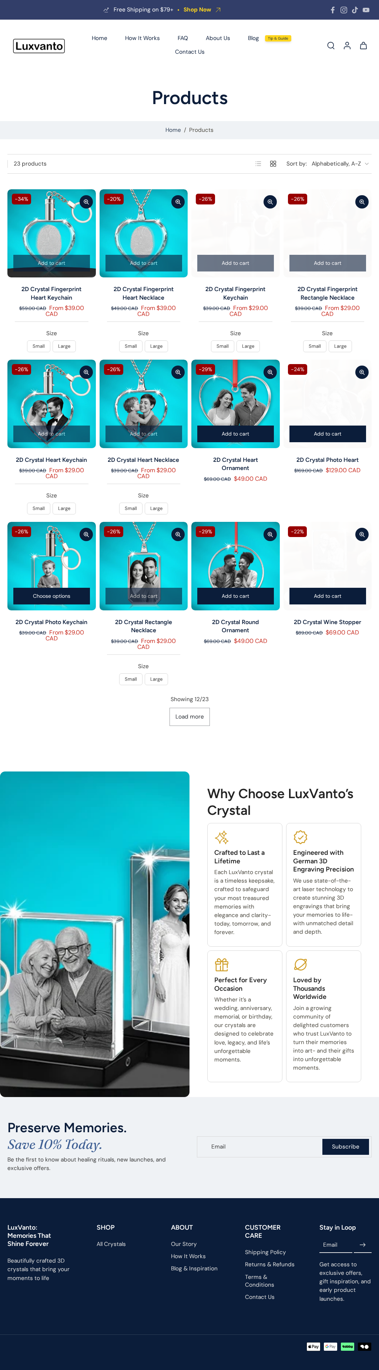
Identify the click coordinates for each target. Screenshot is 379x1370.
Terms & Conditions (259, 1280)
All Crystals (111, 1244)
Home (99, 38)
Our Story (184, 1244)
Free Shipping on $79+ (143, 9)
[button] (40, 1235)
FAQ (183, 38)
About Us (218, 38)
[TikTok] (354, 10)
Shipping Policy (265, 1252)
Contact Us (190, 52)
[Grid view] (273, 164)
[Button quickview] (86, 202)
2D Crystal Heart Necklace (143, 459)
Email (330, 1245)
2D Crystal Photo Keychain (51, 622)
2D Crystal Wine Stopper (327, 622)
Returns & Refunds (270, 1264)
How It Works (142, 38)
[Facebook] (332, 10)
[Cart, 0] (363, 45)
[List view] (258, 164)
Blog (253, 38)
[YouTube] (366, 10)
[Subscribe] (363, 1245)
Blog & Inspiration (194, 1268)
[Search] (331, 45)
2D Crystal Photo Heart (327, 459)
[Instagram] (343, 10)
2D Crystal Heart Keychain (51, 459)
